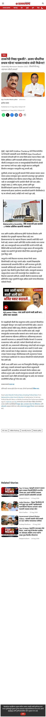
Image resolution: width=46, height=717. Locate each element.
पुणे (33, 8)
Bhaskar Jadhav (37, 431)
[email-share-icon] (20, 116)
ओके (23, 714)
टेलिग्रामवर (37, 404)
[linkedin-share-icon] (16, 116)
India (11, 397)
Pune (15, 397)
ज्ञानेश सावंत (5, 103)
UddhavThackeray (14, 431)
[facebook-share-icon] (12, 116)
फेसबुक (18, 404)
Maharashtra (5, 397)
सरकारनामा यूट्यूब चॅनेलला (27, 406)
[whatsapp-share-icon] (3, 116)
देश (22, 8)
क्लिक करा (36, 388)
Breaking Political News (30, 395)
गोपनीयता (10, 711)
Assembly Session (26, 431)
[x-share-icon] (7, 116)
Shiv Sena (4, 431)
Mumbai (21, 397)
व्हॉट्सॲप (3, 406)
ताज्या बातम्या (6, 8)
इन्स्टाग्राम (26, 404)
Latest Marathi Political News (14, 395)
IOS (15, 402)
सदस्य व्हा (11, 384)
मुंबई (27, 8)
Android (8, 402)
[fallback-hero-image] (9, 492)
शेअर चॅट (31, 404)
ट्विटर (22, 404)
